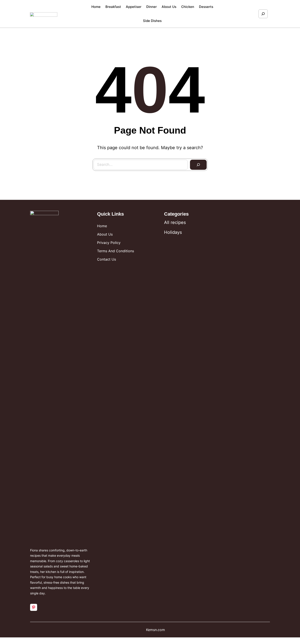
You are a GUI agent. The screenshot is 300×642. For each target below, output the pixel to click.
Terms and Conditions (115, 251)
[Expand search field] (263, 13)
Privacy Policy (109, 242)
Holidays (173, 232)
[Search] (198, 165)
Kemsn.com (155, 630)
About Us (105, 234)
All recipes (175, 222)
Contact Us (106, 259)
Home (102, 226)
